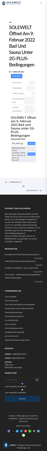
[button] (8, 431)
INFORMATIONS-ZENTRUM (14, 332)
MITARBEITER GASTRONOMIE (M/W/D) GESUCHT (22, 254)
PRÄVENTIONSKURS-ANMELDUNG (17, 340)
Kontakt (12, 416)
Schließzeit (12, 418)
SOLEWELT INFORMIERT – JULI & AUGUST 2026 (21, 268)
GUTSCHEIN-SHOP (11, 336)
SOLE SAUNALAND (11, 301)
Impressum (23, 421)
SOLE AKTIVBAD (10, 297)
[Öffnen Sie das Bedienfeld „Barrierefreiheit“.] (6, 445)
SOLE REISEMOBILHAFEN (14, 328)
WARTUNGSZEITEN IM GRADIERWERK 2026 (20, 261)
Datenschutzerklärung (28, 418)
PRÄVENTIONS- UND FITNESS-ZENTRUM (19, 308)
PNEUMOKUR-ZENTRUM (13, 312)
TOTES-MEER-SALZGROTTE (14, 316)
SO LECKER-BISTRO (11, 320)
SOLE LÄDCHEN (10, 324)
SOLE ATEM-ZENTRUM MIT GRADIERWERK (20, 304)
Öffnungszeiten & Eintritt (27, 416)
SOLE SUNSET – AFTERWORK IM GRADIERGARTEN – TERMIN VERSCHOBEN (23, 276)
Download (16, 76)
